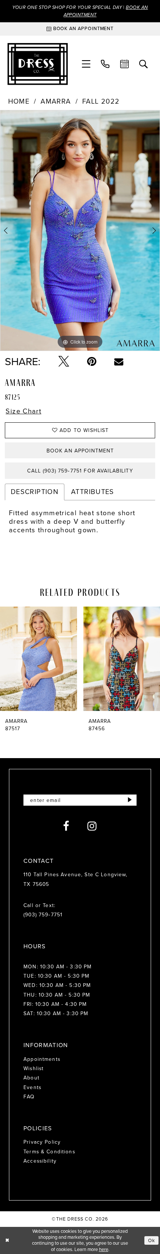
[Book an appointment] (124, 64)
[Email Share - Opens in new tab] (118, 361)
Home (19, 101)
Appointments (41, 1059)
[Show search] (143, 64)
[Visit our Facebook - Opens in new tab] (66, 826)
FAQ (29, 1096)
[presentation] (44, 659)
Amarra (56, 101)
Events (32, 1087)
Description (34, 492)
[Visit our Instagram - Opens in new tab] (92, 826)
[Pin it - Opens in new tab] (91, 361)
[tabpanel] (80, 230)
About (31, 1077)
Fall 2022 (100, 101)
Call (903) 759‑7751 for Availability (80, 470)
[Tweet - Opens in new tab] (63, 361)
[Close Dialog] (7, 1241)
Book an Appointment (80, 450)
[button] (86, 64)
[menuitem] (86, 64)
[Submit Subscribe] (130, 800)
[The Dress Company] (37, 64)
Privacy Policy (42, 1142)
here (103, 1249)
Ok (151, 1240)
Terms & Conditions (49, 1151)
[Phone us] (105, 64)
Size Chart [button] (23, 411)
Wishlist (33, 1068)
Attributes (92, 492)
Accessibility (40, 1160)
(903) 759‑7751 (43, 914)
